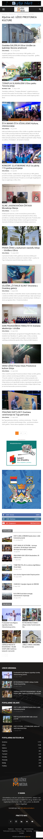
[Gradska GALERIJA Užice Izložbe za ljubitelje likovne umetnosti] (21, 33)
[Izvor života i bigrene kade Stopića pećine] (7, 577)
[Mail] (27, 822)
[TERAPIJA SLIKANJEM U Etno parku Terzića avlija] (21, 71)
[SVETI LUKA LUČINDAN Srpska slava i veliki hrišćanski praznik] (7, 538)
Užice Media (5, 50)
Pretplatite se (35, 523)
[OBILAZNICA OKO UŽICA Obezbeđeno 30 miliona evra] (7, 558)
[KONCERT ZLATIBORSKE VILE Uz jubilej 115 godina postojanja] (21, 153)
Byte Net (28, 836)
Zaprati (37, 519)
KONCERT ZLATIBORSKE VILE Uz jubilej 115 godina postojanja (20, 166)
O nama (36, 831)
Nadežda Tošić (6, 88)
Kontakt (21, 833)
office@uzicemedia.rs (27, 808)
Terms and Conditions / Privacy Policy (13, 831)
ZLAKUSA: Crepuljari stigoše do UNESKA (26, 584)
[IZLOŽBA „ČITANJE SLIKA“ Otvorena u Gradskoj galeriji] (21, 273)
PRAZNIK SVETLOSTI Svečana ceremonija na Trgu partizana (16, 413)
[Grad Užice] (21, 489)
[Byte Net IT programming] (21, 3)
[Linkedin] (22, 822)
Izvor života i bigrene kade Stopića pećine (27, 574)
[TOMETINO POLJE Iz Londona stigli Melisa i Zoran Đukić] (7, 567)
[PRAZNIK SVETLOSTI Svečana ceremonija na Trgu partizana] (21, 400)
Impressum (18, 829)
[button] (3, 9)
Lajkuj (38, 515)
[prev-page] (3, 655)
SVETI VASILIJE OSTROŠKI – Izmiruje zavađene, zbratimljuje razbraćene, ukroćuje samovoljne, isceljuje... (25, 547)
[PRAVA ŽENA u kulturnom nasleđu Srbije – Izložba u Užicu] (21, 235)
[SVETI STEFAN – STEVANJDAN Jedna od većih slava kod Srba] (7, 728)
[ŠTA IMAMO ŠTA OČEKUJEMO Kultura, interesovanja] (21, 111)
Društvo (25, 620)
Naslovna (4, 14)
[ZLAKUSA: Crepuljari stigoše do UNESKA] (7, 586)
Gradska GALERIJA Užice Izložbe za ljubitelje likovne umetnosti (18, 46)
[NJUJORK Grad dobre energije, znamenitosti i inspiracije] (7, 596)
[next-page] (25, 433)
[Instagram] (16, 822)
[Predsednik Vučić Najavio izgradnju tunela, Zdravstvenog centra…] (11, 614)
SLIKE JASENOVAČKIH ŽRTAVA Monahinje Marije (17, 206)
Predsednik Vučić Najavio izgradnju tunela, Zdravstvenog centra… (10, 625)
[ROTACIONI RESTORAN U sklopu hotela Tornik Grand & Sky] (31, 614)
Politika (4, 620)
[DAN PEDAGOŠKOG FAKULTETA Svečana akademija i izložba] (21, 313)
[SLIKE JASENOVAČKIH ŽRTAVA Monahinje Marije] (21, 193)
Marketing (29, 831)
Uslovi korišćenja (28, 829)
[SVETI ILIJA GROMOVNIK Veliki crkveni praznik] (7, 719)
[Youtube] (32, 822)
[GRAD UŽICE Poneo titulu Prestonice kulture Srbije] (21, 353)
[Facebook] (11, 822)
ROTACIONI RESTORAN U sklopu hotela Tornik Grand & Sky (31, 625)
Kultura (4, 42)
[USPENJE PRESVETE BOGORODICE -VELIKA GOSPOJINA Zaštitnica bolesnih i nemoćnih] (11, 636)
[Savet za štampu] (21, 453)
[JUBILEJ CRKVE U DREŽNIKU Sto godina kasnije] (31, 636)
